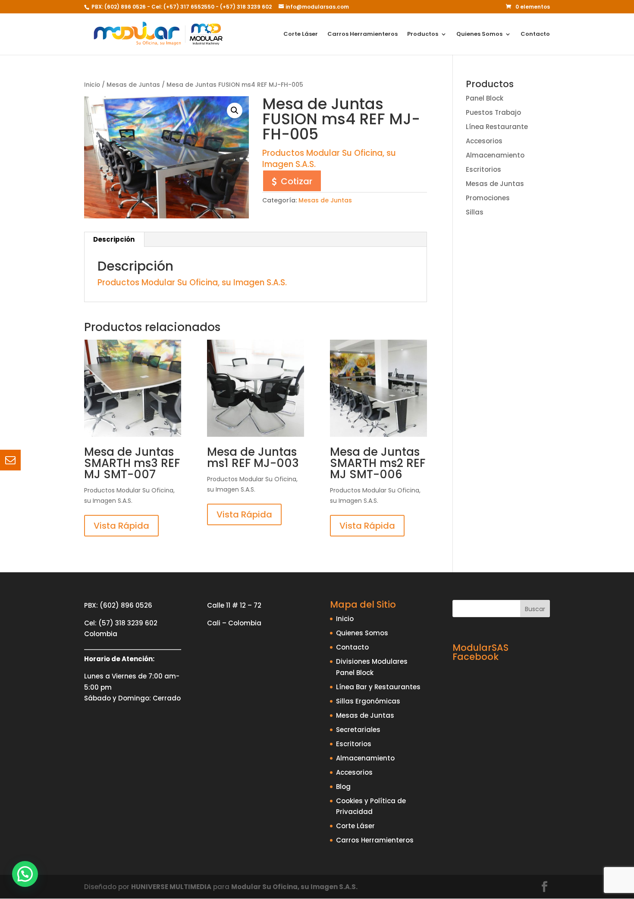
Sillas (474, 212)
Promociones (488, 197)
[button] (234, 110)
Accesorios (484, 140)
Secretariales (358, 729)
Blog (343, 786)
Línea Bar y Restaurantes (378, 686)
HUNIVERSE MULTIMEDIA (171, 886)
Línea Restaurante (497, 126)
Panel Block (484, 98)
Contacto (535, 34)
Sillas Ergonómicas (368, 701)
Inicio (92, 85)
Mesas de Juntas (133, 85)
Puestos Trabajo (493, 112)
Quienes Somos (479, 34)
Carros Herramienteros (362, 34)
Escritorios (483, 169)
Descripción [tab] (114, 239)
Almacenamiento (495, 155)
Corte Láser (300, 34)
